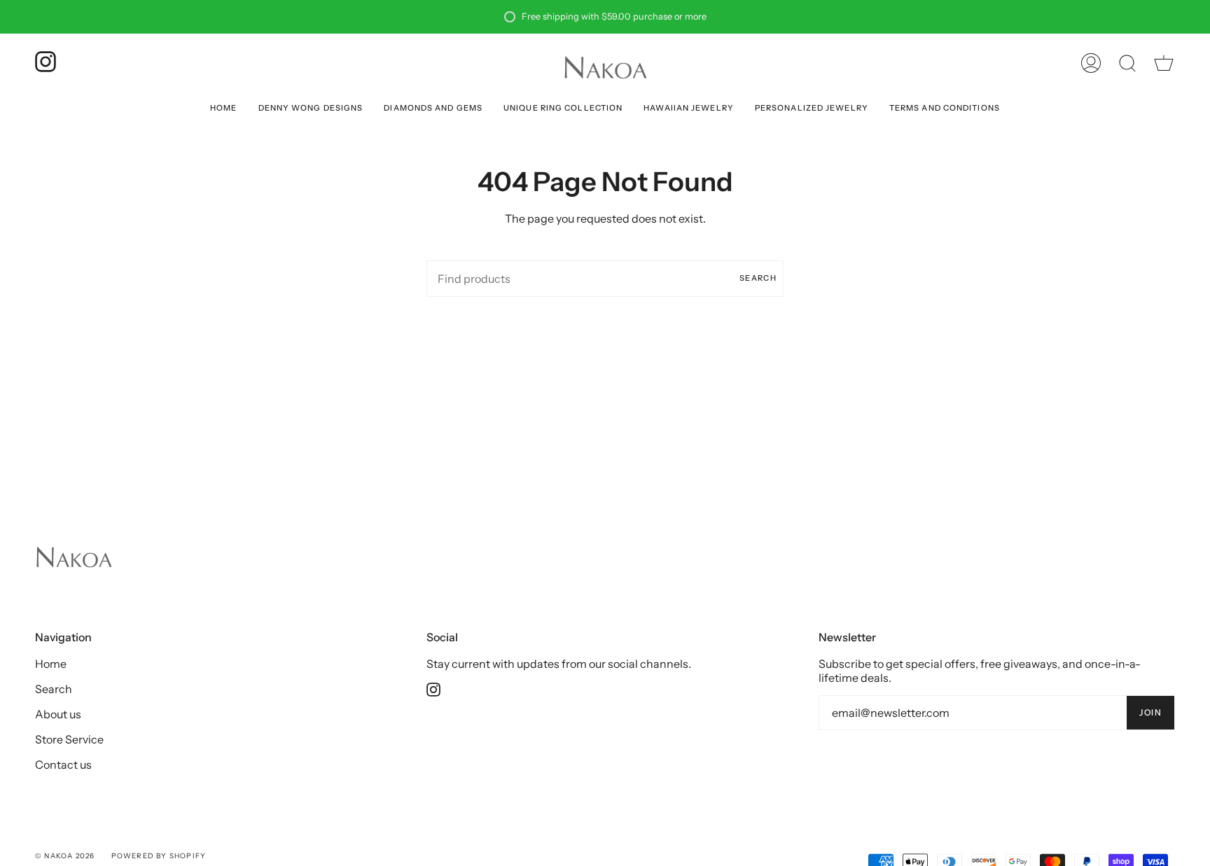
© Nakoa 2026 (65, 855)
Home (51, 664)
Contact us (63, 764)
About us (58, 714)
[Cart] (1164, 63)
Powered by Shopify (159, 855)
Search (758, 278)
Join (1150, 712)
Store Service (69, 739)
